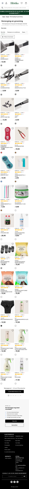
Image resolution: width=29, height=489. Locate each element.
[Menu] (2, 3)
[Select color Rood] (1, 152)
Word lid (14, 421)
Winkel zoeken (7, 449)
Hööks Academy (8, 458)
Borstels (3, 32)
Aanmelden (14, 425)
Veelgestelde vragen (19, 436)
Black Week (17, 440)
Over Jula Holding (19, 438)
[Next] (27, 32)
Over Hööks (7, 442)
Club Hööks (17, 442)
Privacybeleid (7, 445)
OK (24, 476)
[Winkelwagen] (26, 3)
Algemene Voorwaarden (9, 436)
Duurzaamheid (7, 440)
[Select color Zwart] (1, 326)
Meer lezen (3, 28)
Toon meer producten (14, 391)
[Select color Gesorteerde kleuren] (1, 210)
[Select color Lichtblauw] (1, 181)
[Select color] (15, 181)
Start (3, 16)
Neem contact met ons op (10, 438)
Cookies (6, 447)
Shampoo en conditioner (13, 32)
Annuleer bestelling (19, 445)
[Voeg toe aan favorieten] (13, 41)
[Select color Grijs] (1, 65)
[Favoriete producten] (21, 3)
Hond (7, 16)
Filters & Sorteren (8, 37)
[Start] (14, 3)
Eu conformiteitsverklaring (10, 451)
